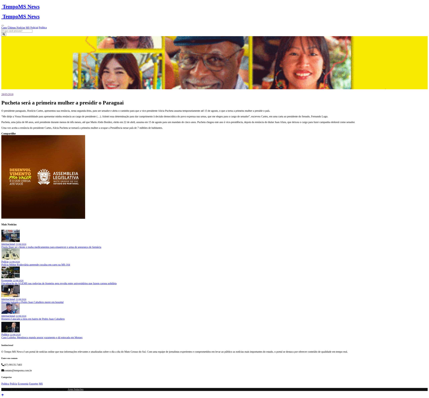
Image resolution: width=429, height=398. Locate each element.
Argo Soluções (75, 389)
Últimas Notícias (16, 27)
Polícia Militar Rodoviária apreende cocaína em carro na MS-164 (35, 264)
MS (28, 27)
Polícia (5, 261)
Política (43, 27)
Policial (34, 27)
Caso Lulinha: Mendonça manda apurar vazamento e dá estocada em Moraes (41, 337)
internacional (8, 244)
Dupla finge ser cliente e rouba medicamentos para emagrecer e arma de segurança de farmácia (51, 247)
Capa (4, 27)
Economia (6, 280)
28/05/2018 (7, 94)
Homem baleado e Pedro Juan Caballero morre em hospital (32, 302)
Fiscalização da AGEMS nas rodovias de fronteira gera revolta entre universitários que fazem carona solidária (59, 283)
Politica (5, 383)
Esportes (33, 383)
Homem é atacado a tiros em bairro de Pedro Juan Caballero (33, 318)
